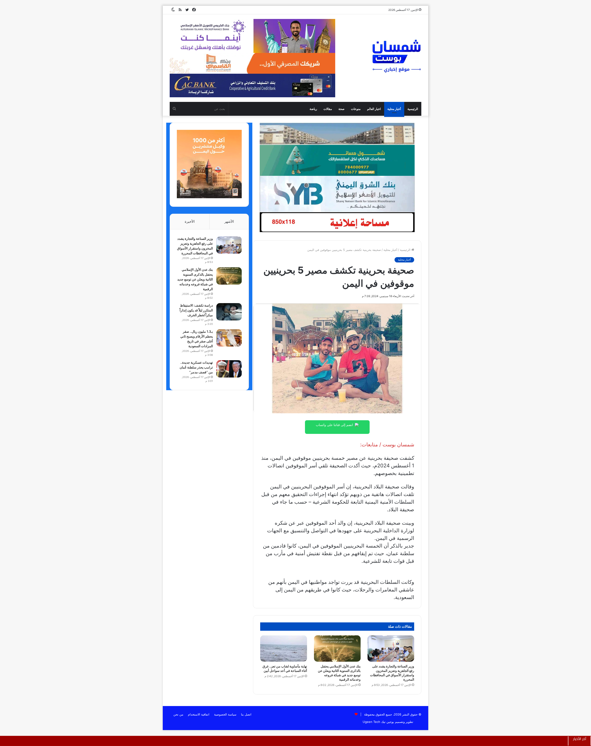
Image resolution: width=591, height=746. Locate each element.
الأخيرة (190, 221)
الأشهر (229, 221)
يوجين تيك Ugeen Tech (378, 722)
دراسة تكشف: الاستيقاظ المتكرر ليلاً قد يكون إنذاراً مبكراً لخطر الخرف (196, 310)
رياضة (313, 109)
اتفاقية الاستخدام (198, 714)
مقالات (327, 109)
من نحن (178, 714)
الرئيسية (412, 109)
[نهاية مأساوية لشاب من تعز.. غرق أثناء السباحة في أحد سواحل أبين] (283, 648)
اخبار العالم (374, 109)
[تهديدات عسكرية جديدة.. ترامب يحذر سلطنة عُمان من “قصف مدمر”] (229, 369)
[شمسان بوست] (396, 56)
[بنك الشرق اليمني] (337, 193)
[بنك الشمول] (337, 160)
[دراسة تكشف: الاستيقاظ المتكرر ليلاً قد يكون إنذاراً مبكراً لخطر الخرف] (229, 311)
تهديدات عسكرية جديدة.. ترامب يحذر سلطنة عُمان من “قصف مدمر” (196, 367)
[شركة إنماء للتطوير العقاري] (337, 133)
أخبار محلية (394, 109)
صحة (341, 109)
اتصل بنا (246, 714)
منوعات (356, 109)
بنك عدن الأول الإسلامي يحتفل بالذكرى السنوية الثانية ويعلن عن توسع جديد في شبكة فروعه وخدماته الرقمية (195, 279)
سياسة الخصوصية (225, 714)
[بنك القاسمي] (209, 197)
